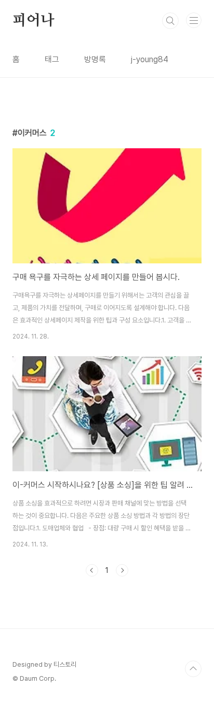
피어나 (33, 20)
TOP (193, 669)
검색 (170, 21)
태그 (52, 59)
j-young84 (149, 59)
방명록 (95, 59)
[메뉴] (194, 20)
